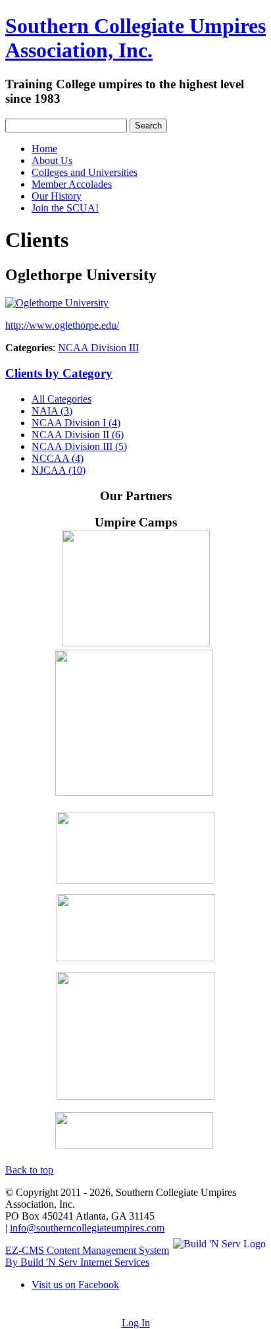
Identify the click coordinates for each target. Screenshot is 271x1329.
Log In (136, 1322)
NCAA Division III (98, 347)
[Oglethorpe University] (57, 302)
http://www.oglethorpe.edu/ (62, 325)
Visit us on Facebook (75, 1284)
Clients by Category (58, 373)
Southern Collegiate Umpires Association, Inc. (135, 38)
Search (148, 125)
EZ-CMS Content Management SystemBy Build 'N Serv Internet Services (87, 1256)
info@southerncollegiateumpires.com (87, 1227)
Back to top (29, 1169)
